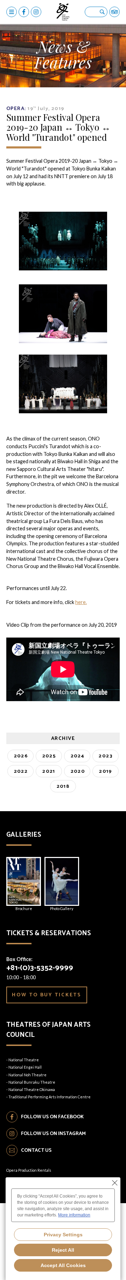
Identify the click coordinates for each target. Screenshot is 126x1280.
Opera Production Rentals (28, 1170)
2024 (78, 756)
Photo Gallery (62, 908)
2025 (49, 756)
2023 (105, 756)
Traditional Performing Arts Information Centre (49, 1096)
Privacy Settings (63, 1234)
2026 (21, 756)
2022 (21, 771)
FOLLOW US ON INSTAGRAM (53, 1133)
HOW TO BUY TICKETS (46, 995)
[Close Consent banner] (114, 1182)
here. (81, 602)
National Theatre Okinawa (31, 1089)
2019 (105, 771)
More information (74, 1215)
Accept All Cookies (63, 1265)
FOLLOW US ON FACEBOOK (52, 1117)
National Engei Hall (25, 1067)
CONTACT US (36, 1150)
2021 (48, 771)
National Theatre (23, 1059)
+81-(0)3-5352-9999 (39, 968)
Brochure (23, 908)
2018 (63, 786)
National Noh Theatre (27, 1074)
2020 (78, 771)
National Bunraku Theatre (31, 1082)
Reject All (63, 1250)
